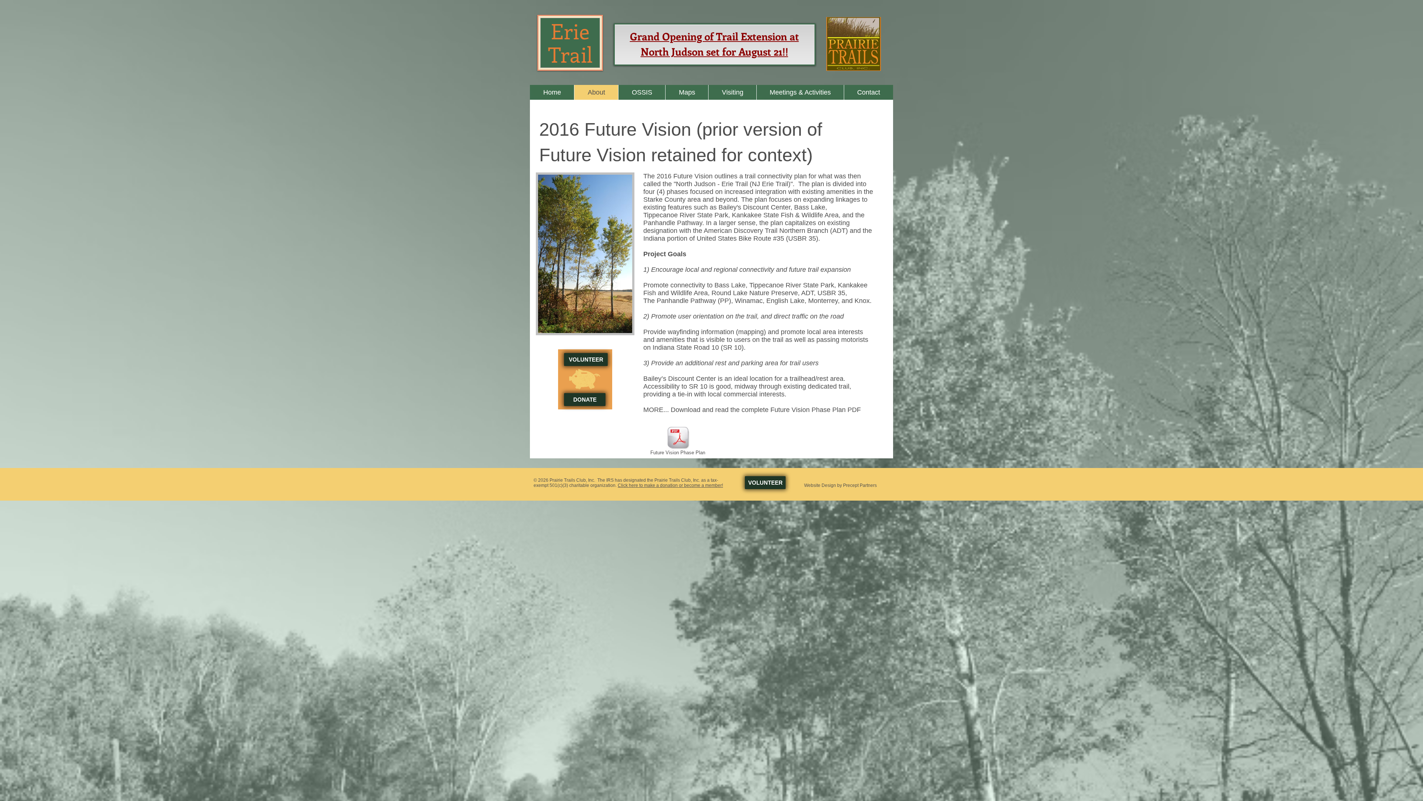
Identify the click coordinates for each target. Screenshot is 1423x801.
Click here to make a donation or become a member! (670, 485)
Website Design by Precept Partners (840, 485)
